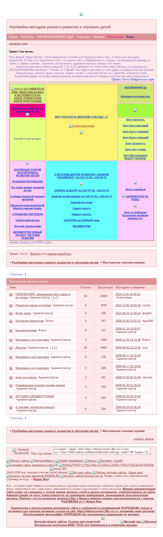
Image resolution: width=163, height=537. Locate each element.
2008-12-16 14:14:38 (128, 339)
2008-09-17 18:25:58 (128, 355)
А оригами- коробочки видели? (35, 407)
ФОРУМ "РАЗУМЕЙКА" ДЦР (55, 36)
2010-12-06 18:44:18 (128, 305)
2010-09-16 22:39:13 (128, 313)
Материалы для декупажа (32, 339)
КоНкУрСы (27, 36)
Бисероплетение (26, 330)
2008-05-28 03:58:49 (128, 407)
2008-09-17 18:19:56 (128, 366)
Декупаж (21, 347)
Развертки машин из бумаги (33, 305)
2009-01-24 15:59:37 (128, 328)
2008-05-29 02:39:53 (128, 385)
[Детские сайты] (106, 521)
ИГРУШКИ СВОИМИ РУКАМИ (34, 396)
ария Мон (41, 479)
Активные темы (18, 43)
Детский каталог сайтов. (46, 521)
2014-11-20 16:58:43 (127, 294)
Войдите (35, 253)
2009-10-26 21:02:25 (128, 320)
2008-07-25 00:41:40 (128, 377)
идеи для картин (26, 377)
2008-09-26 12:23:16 (128, 347)
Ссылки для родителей (80, 521)
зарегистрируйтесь (59, 253)
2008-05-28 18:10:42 (128, 396)
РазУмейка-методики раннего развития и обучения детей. (55, 262)
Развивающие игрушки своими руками (40, 385)
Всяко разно (23, 313)
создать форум (144, 438)
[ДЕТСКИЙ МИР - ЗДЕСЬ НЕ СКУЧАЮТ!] (57, 465)
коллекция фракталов (29, 320)
